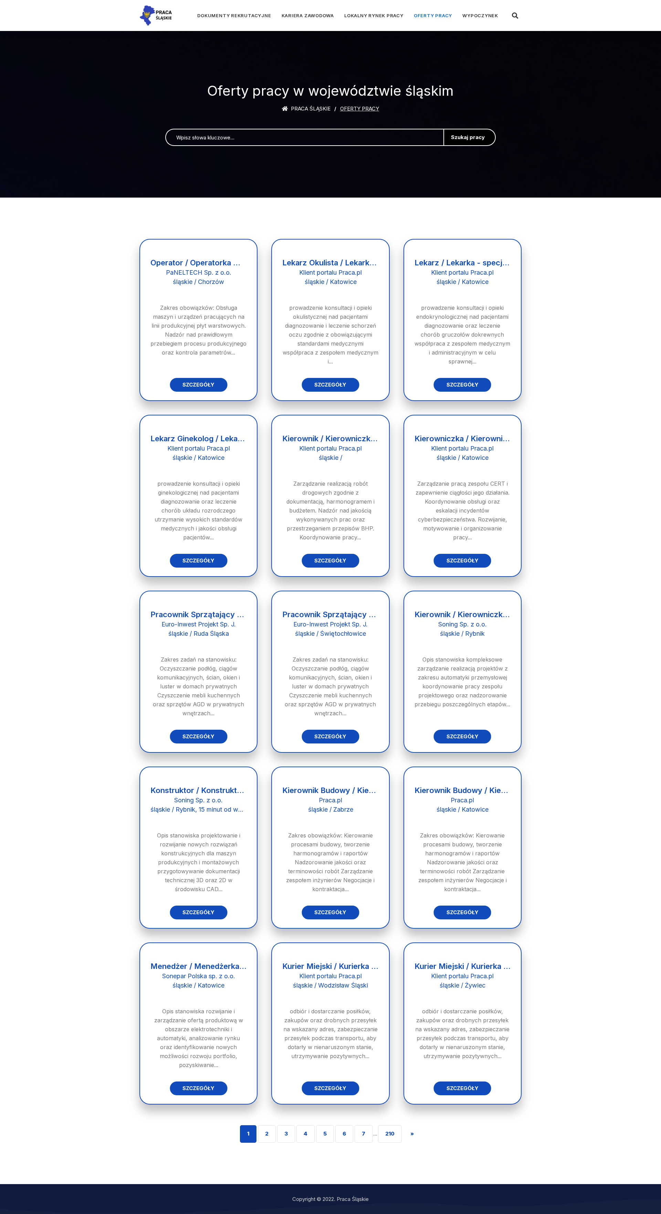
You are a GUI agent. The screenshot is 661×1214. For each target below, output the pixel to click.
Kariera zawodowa (308, 15)
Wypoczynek (480, 15)
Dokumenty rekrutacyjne (234, 15)
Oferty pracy (433, 15)
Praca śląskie (310, 108)
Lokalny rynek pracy (373, 15)
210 (390, 1133)
